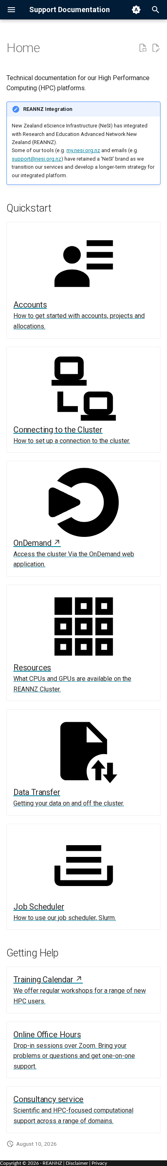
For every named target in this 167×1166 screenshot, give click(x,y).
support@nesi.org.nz (36, 159)
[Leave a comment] (143, 48)
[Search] (156, 10)
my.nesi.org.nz (83, 150)
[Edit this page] (156, 48)
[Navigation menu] (11, 10)
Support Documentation (69, 9)
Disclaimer (77, 1163)
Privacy (99, 1163)
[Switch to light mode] (136, 10)
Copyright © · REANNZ (31, 1163)
